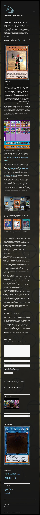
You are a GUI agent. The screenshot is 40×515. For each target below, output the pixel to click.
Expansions (6, 501)
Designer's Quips (8, 489)
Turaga (25, 332)
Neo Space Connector (12, 168)
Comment (6, 344)
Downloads (6, 506)
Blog (5, 499)
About (5, 509)
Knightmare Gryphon (24, 157)
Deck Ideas (17, 332)
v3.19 (27, 332)
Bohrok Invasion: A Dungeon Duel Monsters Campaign (15, 475)
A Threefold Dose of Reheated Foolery (12, 474)
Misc (6, 490)
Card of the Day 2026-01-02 (10, 477)
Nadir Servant (19, 173)
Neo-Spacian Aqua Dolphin (23, 168)
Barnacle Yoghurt (8, 332)
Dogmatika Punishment (10, 175)
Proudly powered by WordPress (18, 512)
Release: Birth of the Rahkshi (10, 473)
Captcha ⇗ (16, 370)
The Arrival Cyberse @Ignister (12, 157)
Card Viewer (6, 504)
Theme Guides (7, 493)
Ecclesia (24, 173)
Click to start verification (12, 369)
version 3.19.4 (21, 40)
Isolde (10, 169)
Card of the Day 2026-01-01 (10, 478)
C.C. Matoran (22, 332)
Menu (34, 11)
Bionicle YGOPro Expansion (13, 15)
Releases (6, 492)
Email (5, 363)
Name (5, 358)
